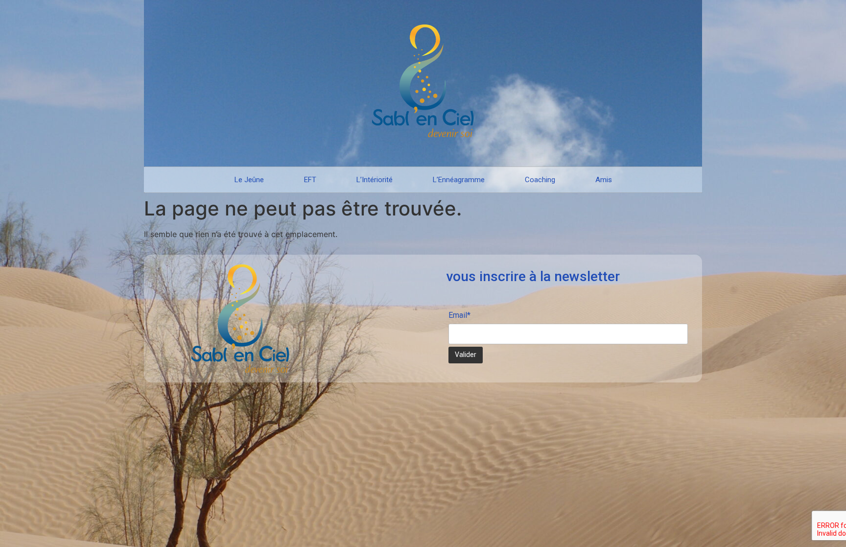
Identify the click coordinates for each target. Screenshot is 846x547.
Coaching (540, 179)
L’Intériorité (374, 179)
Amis (603, 179)
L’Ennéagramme (459, 179)
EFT (310, 179)
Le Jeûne (249, 179)
